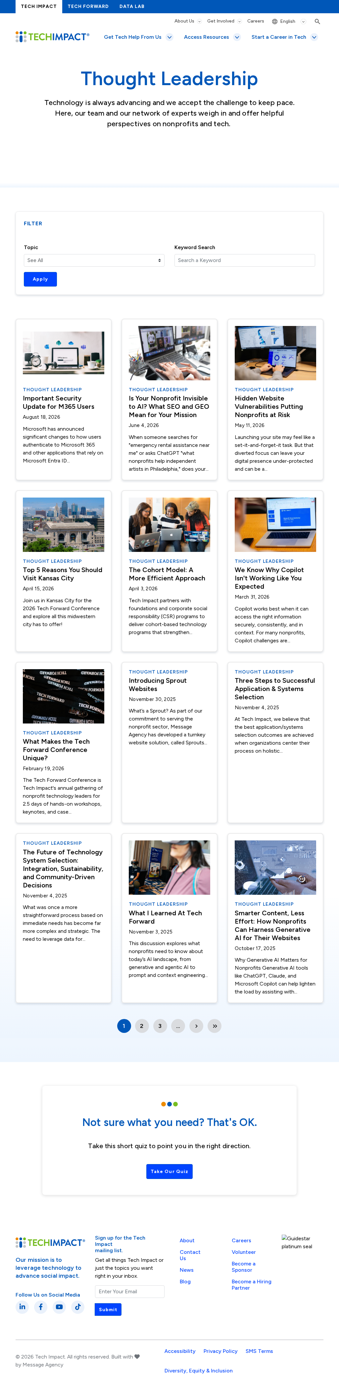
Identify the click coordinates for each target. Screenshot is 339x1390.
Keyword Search (194, 247)
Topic (31, 247)
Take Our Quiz (169, 1171)
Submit (108, 1309)
